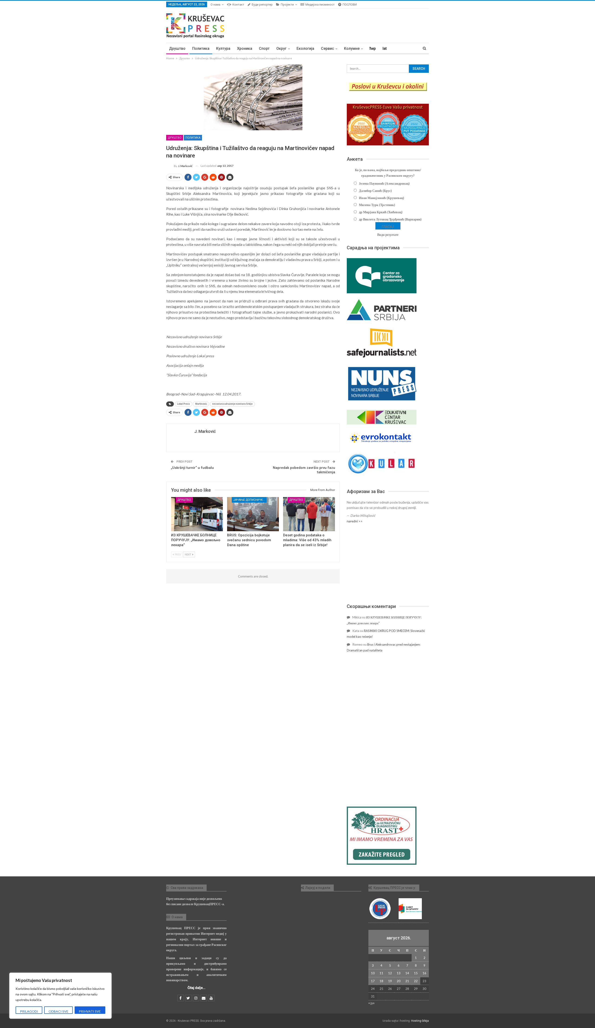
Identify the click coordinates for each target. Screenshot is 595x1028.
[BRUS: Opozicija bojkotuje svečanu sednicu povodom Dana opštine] (253, 514)
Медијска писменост (320, 4)
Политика (200, 48)
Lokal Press (183, 404)
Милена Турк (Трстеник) (377, 205)
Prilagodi (29, 1011)
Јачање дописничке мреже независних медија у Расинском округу (250, 499)
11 (381, 973)
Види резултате (387, 235)
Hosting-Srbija (420, 1020)
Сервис (327, 48)
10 (373, 973)
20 (398, 981)
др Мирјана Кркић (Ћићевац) (381, 212)
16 (424, 973)
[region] (60, 996)
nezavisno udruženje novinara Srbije (232, 404)
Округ (281, 48)
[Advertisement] (388, 563)
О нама (215, 4)
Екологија (305, 48)
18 (381, 981)
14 (407, 973)
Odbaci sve (58, 1011)
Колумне (352, 48)
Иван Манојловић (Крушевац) (381, 198)
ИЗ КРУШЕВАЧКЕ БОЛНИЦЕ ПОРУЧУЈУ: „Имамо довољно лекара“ (195, 540)
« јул (371, 1003)
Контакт (238, 4)
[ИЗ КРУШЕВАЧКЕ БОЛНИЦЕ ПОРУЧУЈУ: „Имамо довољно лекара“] (197, 514)
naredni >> (355, 521)
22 (416, 981)
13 (398, 973)
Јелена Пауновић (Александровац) (384, 183)
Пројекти (287, 4)
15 (416, 973)
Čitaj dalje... (196, 988)
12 (390, 973)
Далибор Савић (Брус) (375, 191)
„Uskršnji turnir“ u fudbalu (192, 468)
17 (373, 981)
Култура (223, 48)
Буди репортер (262, 4)
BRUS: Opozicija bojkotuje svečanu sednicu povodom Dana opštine (249, 540)
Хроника (244, 48)
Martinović (201, 404)
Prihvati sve (90, 1011)
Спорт (264, 48)
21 (407, 981)
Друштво (177, 48)
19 (390, 981)
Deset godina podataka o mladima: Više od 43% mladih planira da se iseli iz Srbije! (307, 540)
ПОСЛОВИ (350, 4)
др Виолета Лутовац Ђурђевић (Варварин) (390, 219)
